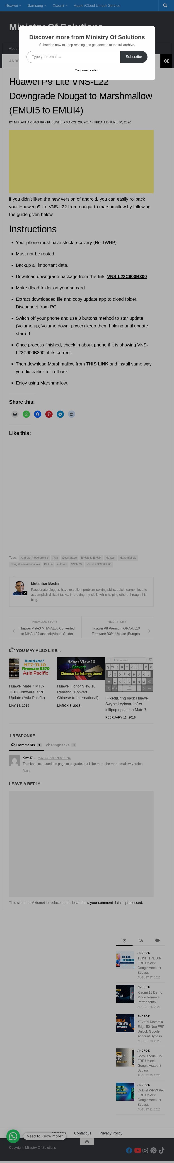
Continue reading (87, 70)
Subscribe (134, 57)
